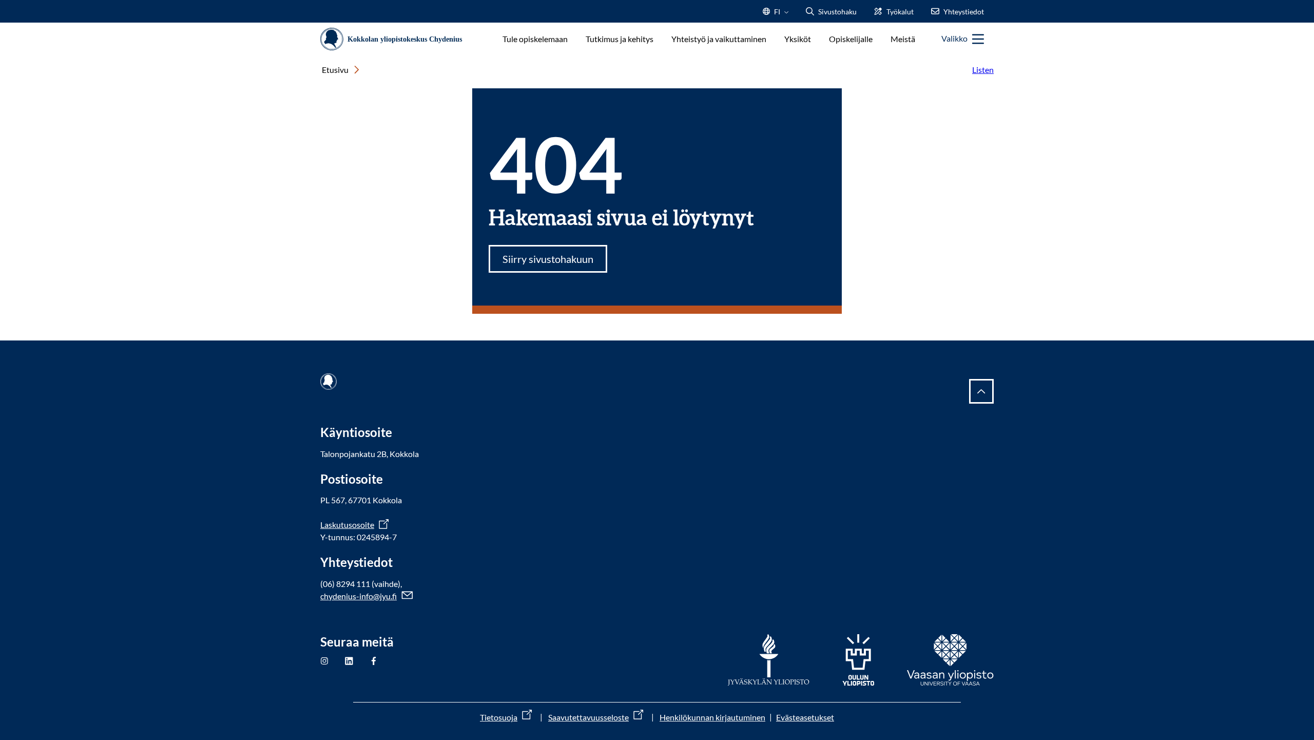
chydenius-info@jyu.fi (358, 596)
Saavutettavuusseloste (588, 717)
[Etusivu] (395, 39)
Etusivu (335, 69)
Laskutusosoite (347, 524)
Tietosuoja (498, 717)
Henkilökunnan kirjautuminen (712, 717)
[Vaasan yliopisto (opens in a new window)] (950, 660)
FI (777, 14)
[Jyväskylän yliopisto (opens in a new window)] (768, 660)
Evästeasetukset (805, 717)
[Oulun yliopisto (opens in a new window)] (858, 660)
